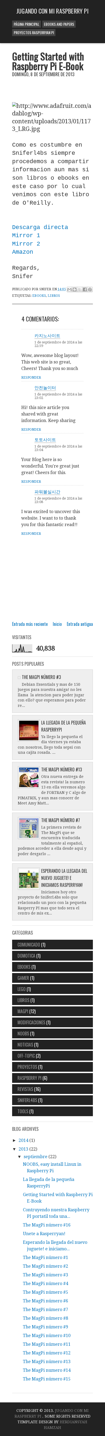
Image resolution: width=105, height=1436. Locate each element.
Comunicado (29, 944)
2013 (24, 1149)
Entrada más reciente (30, 624)
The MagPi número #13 (61, 769)
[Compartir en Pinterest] (90, 289)
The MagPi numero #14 (47, 1370)
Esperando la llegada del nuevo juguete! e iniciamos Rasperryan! (64, 878)
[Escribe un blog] (74, 289)
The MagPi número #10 (47, 1335)
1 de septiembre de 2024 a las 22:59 (58, 343)
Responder (31, 377)
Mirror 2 (26, 244)
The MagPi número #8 (45, 1318)
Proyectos (27, 1067)
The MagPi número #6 (45, 1300)
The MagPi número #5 (45, 1292)
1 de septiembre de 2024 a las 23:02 (58, 396)
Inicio (57, 624)
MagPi (23, 1011)
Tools (23, 1111)
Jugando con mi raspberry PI (52, 11)
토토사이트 (45, 439)
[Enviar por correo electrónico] (69, 289)
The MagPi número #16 (47, 1225)
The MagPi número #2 (45, 1266)
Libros (54, 296)
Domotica (26, 955)
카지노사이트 (47, 335)
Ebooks (39, 296)
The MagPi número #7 (60, 820)
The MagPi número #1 (45, 1257)
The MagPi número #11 (47, 1344)
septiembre (36, 1156)
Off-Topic (26, 1055)
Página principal (26, 24)
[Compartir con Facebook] (85, 289)
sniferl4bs (27, 1100)
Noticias (25, 1044)
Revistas (25, 1089)
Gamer (23, 978)
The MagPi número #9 (45, 1326)
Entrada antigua (80, 624)
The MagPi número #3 (41, 677)
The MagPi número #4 (45, 1283)
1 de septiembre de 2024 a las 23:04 (58, 448)
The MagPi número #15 (47, 1379)
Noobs (23, 1033)
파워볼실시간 (47, 491)
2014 (24, 1140)
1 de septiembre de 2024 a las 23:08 (58, 500)
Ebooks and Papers (59, 24)
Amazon (22, 252)
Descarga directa (40, 227)
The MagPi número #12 (47, 1352)
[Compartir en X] (79, 289)
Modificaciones (31, 1022)
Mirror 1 (26, 235)
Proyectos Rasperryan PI (34, 32)
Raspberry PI (29, 1078)
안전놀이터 (45, 387)
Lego (22, 989)
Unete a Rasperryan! (44, 1233)
